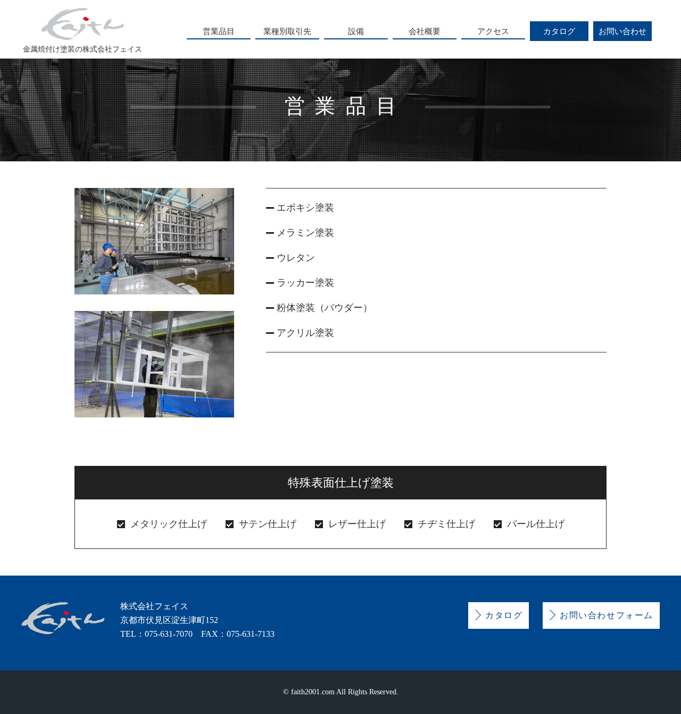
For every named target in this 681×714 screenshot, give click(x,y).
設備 (356, 31)
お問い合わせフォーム (606, 615)
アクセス (493, 31)
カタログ (559, 31)
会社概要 (425, 31)
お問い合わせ (622, 31)
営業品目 (219, 31)
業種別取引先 (287, 31)
